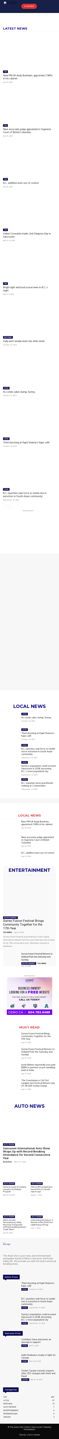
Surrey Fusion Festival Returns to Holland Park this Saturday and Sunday (36, 957)
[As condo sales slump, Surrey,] (28, 367)
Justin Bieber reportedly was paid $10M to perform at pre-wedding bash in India (38, 1067)
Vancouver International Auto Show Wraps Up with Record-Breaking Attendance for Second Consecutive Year (26, 1153)
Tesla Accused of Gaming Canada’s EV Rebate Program (14, 1189)
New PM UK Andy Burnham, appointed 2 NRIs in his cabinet (27, 77)
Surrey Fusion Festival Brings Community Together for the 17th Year (23, 924)
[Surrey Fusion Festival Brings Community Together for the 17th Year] (29, 895)
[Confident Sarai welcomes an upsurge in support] (11, 1344)
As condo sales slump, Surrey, (19, 391)
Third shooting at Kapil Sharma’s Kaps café (26, 442)
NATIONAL (8, 337)
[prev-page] (5, 507)
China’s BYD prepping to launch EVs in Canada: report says (41, 1189)
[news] (28, 591)
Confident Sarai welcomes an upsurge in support (36, 1340)
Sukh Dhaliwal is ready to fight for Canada (38, 1356)
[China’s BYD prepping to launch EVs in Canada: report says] (43, 1174)
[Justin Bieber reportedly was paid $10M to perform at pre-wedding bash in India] (11, 1069)
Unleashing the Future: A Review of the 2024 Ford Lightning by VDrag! (42, 1222)
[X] (9, 1269)
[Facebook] (5, 1269)
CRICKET (25, 1379)
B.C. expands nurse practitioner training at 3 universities (37, 784)
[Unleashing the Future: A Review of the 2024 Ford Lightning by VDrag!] (43, 1207)
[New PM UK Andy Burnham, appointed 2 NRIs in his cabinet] (28, 51)
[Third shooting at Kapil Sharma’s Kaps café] (28, 418)
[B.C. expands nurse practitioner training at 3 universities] (11, 784)
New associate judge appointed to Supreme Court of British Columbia (27, 131)
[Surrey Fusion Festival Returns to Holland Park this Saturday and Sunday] (11, 957)
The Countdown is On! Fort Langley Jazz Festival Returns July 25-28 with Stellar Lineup (38, 1083)
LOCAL (6, 388)
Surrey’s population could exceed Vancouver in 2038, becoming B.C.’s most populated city (38, 768)
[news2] (28, 652)
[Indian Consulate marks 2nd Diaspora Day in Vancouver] (28, 209)
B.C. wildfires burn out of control (21, 182)
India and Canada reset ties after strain (24, 341)
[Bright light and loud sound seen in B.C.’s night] (28, 263)
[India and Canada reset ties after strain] (28, 317)
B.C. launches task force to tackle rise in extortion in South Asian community (24, 495)
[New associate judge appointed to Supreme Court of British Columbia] (28, 105)
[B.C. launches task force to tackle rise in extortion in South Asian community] (28, 469)
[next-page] (10, 507)
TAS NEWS (7, 932)
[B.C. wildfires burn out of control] (28, 158)
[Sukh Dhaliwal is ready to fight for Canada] (11, 1360)
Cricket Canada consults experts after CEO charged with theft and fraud (38, 1373)
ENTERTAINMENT (10, 918)
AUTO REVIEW (9, 1144)
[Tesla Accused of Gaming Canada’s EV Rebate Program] (15, 1174)
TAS (5, 72)
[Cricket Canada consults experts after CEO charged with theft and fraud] (11, 1375)
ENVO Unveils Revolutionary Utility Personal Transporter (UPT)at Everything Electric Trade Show (14, 1225)
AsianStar (7, 1162)
